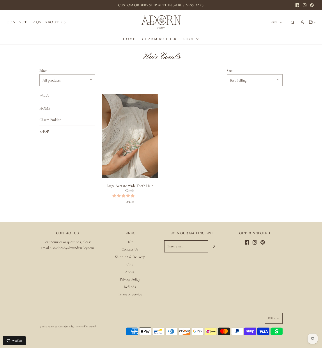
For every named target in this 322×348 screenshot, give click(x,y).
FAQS (35, 22)
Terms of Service (130, 294)
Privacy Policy (130, 279)
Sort (229, 71)
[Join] (214, 246)
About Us (55, 22)
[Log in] (302, 22)
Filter (43, 71)
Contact (17, 22)
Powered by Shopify (86, 326)
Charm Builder (159, 39)
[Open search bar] (292, 22)
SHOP (44, 131)
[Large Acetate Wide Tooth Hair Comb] (130, 136)
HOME (129, 39)
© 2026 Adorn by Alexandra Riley (57, 326)
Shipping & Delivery (130, 256)
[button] (123, 196)
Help (129, 242)
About (129, 272)
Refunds (130, 286)
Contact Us (130, 249)
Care (129, 264)
